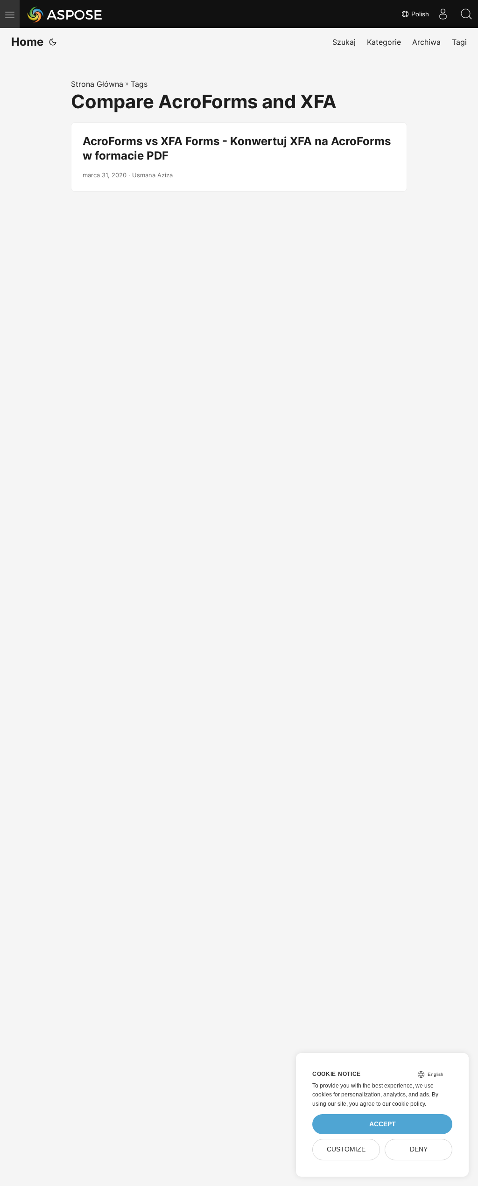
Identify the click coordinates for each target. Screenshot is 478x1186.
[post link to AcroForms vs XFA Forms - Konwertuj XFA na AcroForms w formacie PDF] (239, 157)
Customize (346, 1149)
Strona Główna (97, 84)
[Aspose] (65, 14)
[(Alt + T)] (52, 42)
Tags (139, 84)
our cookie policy (403, 1104)
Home (27, 42)
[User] (443, 14)
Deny (419, 1149)
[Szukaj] (466, 14)
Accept (382, 1124)
